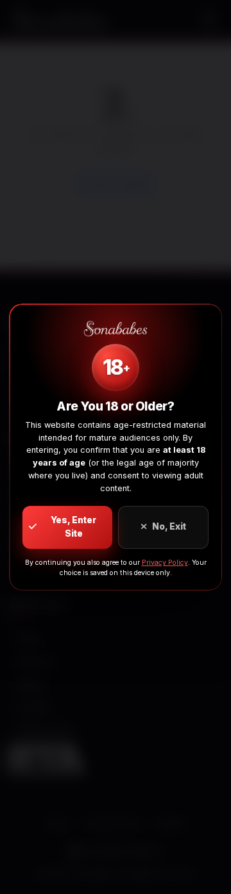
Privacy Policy (165, 562)
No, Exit (169, 526)
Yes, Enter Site (73, 527)
